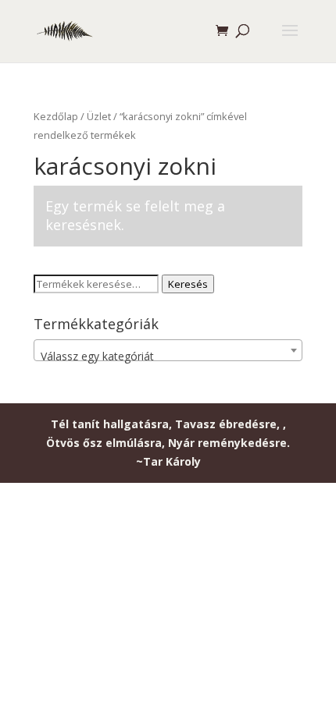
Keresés (188, 284)
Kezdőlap (56, 116)
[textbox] (168, 356)
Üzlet (99, 116)
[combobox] (168, 350)
